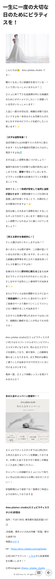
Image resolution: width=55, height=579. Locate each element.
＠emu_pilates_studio (33, 568)
